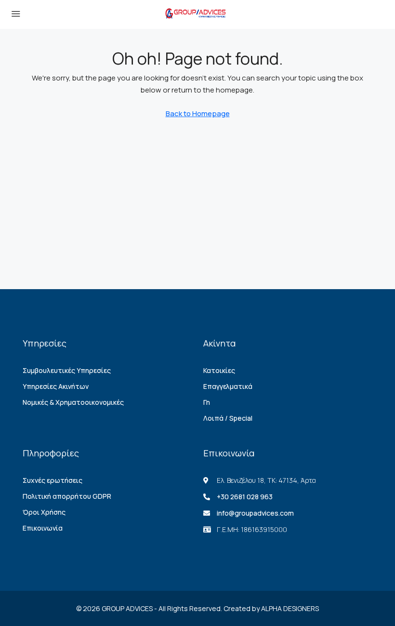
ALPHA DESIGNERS (290, 608)
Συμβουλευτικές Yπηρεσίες (67, 370)
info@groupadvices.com (255, 513)
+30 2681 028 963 (245, 496)
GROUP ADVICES (127, 608)
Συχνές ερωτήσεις (52, 480)
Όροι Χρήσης (44, 512)
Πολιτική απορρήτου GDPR (67, 496)
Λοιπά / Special (227, 418)
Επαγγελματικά (227, 386)
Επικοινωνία (43, 528)
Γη (206, 402)
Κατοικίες (219, 370)
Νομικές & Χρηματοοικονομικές (73, 402)
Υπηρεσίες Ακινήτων (56, 386)
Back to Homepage (198, 113)
